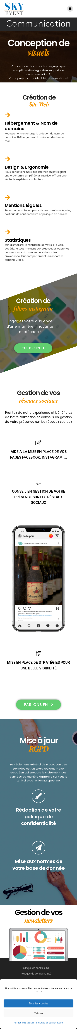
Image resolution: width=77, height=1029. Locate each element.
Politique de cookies (24, 1022)
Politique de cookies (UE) (35, 968)
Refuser (38, 1013)
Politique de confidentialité (49, 1022)
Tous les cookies (38, 1003)
